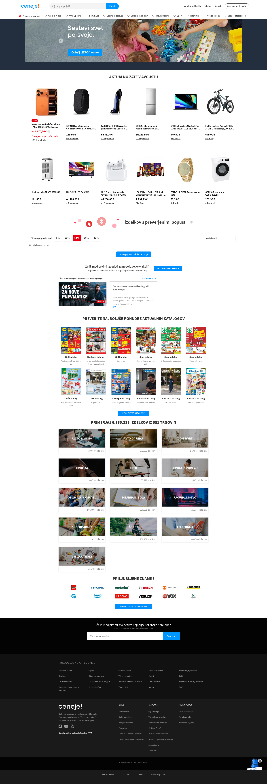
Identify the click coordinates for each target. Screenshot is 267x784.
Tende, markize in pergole (99, 681)
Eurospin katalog (121, 398)
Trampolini (123, 687)
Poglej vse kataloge (133, 413)
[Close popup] (260, 761)
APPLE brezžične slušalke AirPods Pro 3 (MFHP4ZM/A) (114, 193)
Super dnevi (96, 402)
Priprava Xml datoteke (157, 722)
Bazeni (151, 687)
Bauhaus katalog (96, 356)
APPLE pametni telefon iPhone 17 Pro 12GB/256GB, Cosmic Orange (46, 125)
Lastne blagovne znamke (121, 402)
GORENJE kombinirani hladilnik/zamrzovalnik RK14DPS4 (146, 127)
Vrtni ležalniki (154, 681)
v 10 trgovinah (108, 203)
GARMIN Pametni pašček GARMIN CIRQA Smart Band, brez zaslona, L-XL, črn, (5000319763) (81, 127)
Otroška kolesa (125, 670)
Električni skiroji (65, 670)
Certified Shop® (154, 728)
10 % (67, 237)
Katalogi (208, 6)
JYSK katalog (96, 398)
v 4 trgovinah (72, 203)
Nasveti (218, 6)
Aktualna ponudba (196, 402)
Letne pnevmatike (155, 670)
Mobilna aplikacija (192, 6)
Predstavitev (124, 711)
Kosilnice (62, 676)
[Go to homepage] (30, 6)
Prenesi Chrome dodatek (158, 733)
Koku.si (174, 203)
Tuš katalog (71, 398)
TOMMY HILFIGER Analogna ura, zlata (185, 193)
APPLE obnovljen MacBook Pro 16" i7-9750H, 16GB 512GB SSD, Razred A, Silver (185, 127)
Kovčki (181, 687)
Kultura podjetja (125, 717)
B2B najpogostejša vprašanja (160, 739)
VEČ (114, 307)
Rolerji (151, 676)
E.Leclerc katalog (146, 398)
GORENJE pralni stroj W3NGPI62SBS (215, 193)
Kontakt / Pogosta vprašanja (130, 733)
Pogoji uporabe (184, 717)
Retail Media (153, 750)
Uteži (180, 676)
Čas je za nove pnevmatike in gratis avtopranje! (131, 288)
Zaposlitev (123, 728)
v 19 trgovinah (39, 140)
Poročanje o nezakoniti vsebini (131, 739)
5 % (58, 237)
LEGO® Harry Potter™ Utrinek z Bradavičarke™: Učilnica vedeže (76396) (150, 193)
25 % (96, 237)
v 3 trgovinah (142, 138)
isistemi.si (175, 138)
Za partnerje (153, 745)
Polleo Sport (72, 138)
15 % (76, 237)
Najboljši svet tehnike (146, 402)
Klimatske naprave (96, 676)
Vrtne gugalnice (125, 676)
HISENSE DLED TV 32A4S (77, 192)
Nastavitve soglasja (186, 722)
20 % (86, 237)
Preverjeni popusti (157, 774)
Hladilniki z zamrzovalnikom (130, 681)
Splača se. (121, 361)
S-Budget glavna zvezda (171, 361)
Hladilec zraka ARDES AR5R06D (46, 192)
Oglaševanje (153, 711)
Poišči (112, 6)
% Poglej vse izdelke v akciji (133, 254)
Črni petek (126, 774)
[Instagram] (72, 726)
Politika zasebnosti (186, 711)
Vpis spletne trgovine (237, 6)
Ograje (91, 670)
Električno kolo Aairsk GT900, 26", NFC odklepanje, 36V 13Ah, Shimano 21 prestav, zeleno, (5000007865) (219, 127)
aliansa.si (210, 203)
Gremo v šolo (170, 402)
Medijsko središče (126, 722)
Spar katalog (146, 356)
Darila (140, 774)
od (39, 131)
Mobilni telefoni (95, 687)
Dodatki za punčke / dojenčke (190, 681)
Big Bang (209, 138)
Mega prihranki (196, 361)
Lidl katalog (71, 356)
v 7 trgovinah (107, 138)
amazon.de (37, 203)
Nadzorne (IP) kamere (187, 670)
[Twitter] (66, 726)
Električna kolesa (66, 681)
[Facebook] (60, 726)
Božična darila (108, 774)
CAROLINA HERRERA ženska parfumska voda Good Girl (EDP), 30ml (114, 127)
